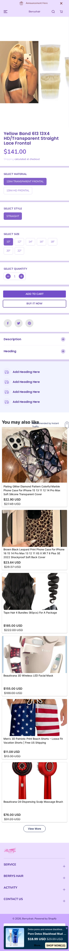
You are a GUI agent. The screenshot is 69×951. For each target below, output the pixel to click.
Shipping (9, 159)
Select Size (11, 234)
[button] (5, 11)
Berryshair (27, 918)
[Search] (53, 12)
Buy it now (34, 303)
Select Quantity (15, 269)
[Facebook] (8, 323)
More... (38, 945)
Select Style (13, 208)
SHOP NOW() (56, 945)
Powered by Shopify (45, 918)
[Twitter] (19, 323)
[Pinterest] (29, 323)
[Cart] (61, 12)
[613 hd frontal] (31, 72)
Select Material (15, 174)
